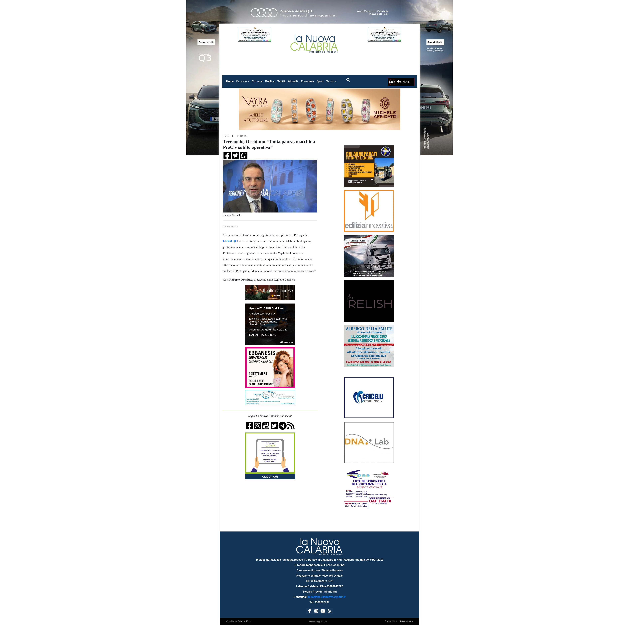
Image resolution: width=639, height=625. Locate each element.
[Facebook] (309, 611)
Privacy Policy (406, 621)
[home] (314, 42)
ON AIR (404, 82)
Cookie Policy (391, 621)
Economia (307, 81)
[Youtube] (323, 611)
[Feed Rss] (329, 611)
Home (230, 81)
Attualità (293, 81)
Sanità (281, 81)
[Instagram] (316, 611)
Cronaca (257, 81)
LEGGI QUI (230, 241)
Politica (270, 81)
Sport (320, 81)
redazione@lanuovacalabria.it (326, 597)
